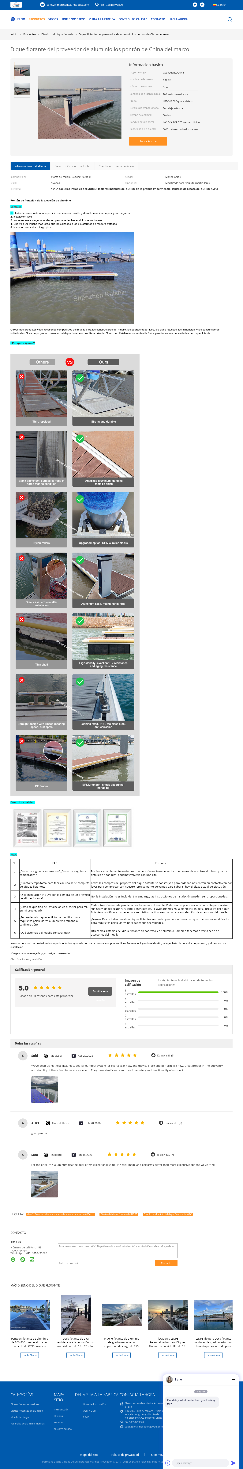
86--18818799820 (112, 5)
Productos (37, 19)
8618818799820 (37, 1253)
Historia (58, 1416)
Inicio (21, 19)
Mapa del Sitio (89, 1454)
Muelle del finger (19, 1417)
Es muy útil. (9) (173, 1123)
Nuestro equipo (63, 1429)
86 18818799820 (25, 1249)
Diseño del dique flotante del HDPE (118, 1214)
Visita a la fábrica (102, 19)
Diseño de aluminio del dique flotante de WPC (168, 1214)
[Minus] (233, 1379)
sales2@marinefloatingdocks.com (68, 4)
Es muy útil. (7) (165, 1154)
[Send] (233, 1463)
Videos (53, 19)
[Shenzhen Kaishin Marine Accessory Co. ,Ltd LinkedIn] (203, 5)
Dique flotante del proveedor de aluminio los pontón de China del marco (125, 34)
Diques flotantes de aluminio (26, 1410)
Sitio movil (158, 1454)
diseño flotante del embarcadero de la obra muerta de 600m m (60, 1214)
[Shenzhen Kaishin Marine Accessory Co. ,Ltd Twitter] (196, 5)
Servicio (58, 1422)
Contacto (158, 19)
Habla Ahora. (178, 19)
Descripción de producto (72, 166)
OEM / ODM (89, 1410)
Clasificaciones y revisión (116, 166)
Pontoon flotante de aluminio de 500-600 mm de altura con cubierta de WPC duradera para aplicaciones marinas (29, 1344)
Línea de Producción (94, 1404)
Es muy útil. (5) (165, 1055)
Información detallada (30, 166)
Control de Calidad (132, 19)
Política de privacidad (125, 1454)
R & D (86, 1417)
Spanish (221, 4)
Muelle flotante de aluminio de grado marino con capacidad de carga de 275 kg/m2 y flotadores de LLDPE (121, 1344)
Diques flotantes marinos (24, 1404)
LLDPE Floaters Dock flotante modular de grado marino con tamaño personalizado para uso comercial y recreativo (213, 1344)
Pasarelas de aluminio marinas (27, 1423)
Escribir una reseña (100, 992)
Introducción (61, 1409)
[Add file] (167, 1463)
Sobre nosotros (73, 19)
